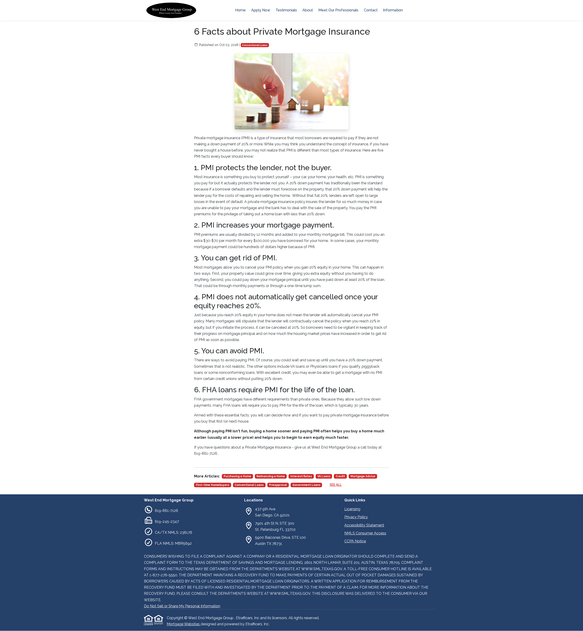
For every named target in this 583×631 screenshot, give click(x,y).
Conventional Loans (254, 45)
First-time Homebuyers (212, 485)
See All (336, 485)
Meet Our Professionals (338, 10)
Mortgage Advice (362, 476)
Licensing (352, 509)
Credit (340, 476)
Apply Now (260, 10)
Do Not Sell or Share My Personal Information (182, 606)
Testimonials (286, 10)
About (307, 10)
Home (240, 10)
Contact (371, 10)
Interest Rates (301, 476)
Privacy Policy (356, 517)
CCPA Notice (355, 541)
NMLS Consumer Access (365, 533)
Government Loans (306, 485)
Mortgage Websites (184, 624)
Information (393, 10)
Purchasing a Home (237, 476)
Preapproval (278, 485)
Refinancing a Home (270, 476)
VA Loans (323, 476)
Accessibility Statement (364, 525)
